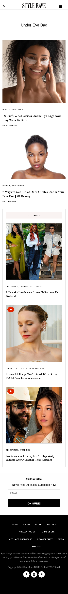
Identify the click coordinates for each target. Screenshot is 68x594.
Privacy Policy (27, 531)
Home (15, 524)
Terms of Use (47, 531)
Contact (51, 524)
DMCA (61, 539)
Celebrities (12, 286)
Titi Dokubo (11, 202)
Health (6, 109)
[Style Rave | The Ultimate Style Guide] (34, 5)
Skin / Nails (17, 109)
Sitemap (36, 546)
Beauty (6, 185)
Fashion (24, 286)
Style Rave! (18, 185)
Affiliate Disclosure (20, 539)
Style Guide (36, 286)
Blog (38, 524)
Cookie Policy (45, 539)
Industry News (37, 368)
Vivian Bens (11, 126)
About (26, 524)
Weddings (25, 450)
